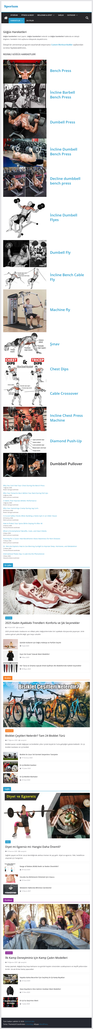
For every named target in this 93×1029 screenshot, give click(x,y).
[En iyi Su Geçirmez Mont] (10, 1002)
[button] (53, 15)
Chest (55, 368)
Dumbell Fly (60, 252)
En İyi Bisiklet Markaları (29, 777)
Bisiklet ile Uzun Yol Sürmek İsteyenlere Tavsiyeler (39, 754)
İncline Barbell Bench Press (62, 94)
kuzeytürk (21, 627)
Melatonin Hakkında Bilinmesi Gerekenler (36, 888)
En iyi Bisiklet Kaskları (28, 765)
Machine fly (60, 309)
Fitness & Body (27, 15)
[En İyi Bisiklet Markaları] (10, 778)
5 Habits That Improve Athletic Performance (19, 501)
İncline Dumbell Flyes (63, 217)
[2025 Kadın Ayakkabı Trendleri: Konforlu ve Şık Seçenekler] (46, 591)
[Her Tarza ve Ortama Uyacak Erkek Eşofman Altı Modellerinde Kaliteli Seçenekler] (10, 667)
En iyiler (30, 20)
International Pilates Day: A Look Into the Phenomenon (23, 554)
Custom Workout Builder (62, 44)
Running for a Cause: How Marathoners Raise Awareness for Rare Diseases (31, 539)
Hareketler (15, 20)
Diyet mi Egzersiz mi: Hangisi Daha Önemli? (33, 847)
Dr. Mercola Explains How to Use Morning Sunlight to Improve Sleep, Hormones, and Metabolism (40, 546)
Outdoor (71, 15)
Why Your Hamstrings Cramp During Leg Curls (20, 508)
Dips (65, 368)
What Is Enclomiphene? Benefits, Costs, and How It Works (25, 531)
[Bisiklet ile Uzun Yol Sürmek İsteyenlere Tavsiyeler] (10, 756)
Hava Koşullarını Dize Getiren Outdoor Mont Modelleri (40, 989)
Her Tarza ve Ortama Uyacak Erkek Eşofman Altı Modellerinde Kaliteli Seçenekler (50, 666)
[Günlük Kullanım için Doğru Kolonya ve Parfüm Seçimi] (10, 644)
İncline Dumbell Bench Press (63, 151)
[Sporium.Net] (6, 18)
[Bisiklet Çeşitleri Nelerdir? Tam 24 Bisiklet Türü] (46, 704)
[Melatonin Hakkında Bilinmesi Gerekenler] (10, 889)
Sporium (14, 15)
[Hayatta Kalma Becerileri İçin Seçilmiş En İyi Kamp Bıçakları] (10, 979)
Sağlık (61, 15)
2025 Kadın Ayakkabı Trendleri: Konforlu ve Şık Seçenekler (42, 623)
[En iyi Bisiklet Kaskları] (10, 767)
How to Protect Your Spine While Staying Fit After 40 (22, 523)
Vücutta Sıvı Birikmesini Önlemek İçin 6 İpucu (37, 877)
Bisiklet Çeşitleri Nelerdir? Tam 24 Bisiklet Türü (35, 735)
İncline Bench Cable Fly (67, 277)
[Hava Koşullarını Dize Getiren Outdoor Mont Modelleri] (10, 991)
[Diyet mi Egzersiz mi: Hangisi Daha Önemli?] (46, 815)
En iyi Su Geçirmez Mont (29, 1000)
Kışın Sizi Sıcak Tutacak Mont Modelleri (35, 654)
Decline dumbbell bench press (65, 181)
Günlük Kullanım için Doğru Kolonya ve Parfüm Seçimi (40, 642)
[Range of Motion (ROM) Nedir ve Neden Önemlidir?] (10, 868)
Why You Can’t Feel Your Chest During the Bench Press (24, 485)
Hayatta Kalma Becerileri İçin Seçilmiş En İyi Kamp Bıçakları (42, 977)
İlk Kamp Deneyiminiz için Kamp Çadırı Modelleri (36, 958)
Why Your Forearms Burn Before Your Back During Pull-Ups (25, 493)
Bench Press (60, 70)
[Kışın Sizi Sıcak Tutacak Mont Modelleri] (10, 656)
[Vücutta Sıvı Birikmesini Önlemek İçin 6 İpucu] (10, 878)
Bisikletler (9, 731)
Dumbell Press (62, 122)
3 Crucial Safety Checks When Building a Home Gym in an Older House (30, 516)
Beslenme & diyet (44, 15)
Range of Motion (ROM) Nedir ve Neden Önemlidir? (39, 866)
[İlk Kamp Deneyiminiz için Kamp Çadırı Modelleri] (46, 926)
